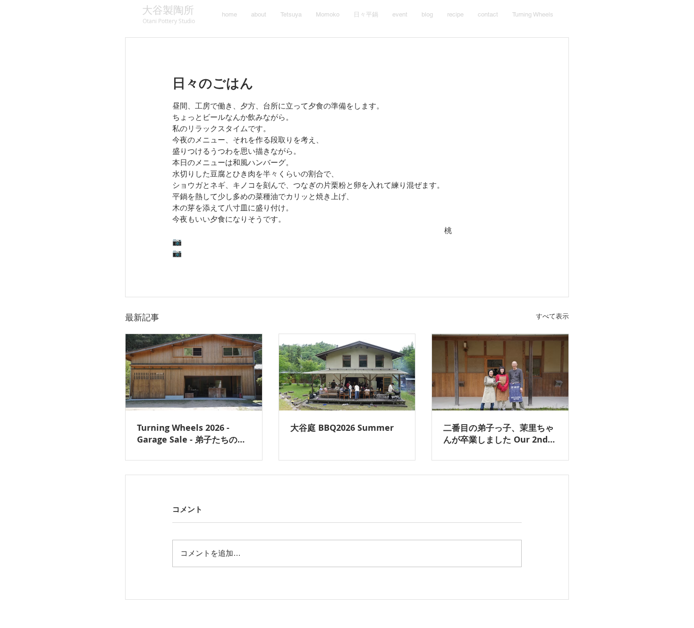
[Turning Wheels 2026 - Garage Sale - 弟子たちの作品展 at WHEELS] (194, 372)
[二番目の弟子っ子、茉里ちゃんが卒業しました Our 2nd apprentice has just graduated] (500, 372)
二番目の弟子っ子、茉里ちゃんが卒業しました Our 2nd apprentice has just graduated (498, 433)
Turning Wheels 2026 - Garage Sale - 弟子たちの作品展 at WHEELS (191, 433)
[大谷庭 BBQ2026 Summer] (347, 372)
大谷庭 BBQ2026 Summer (342, 428)
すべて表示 (552, 316)
